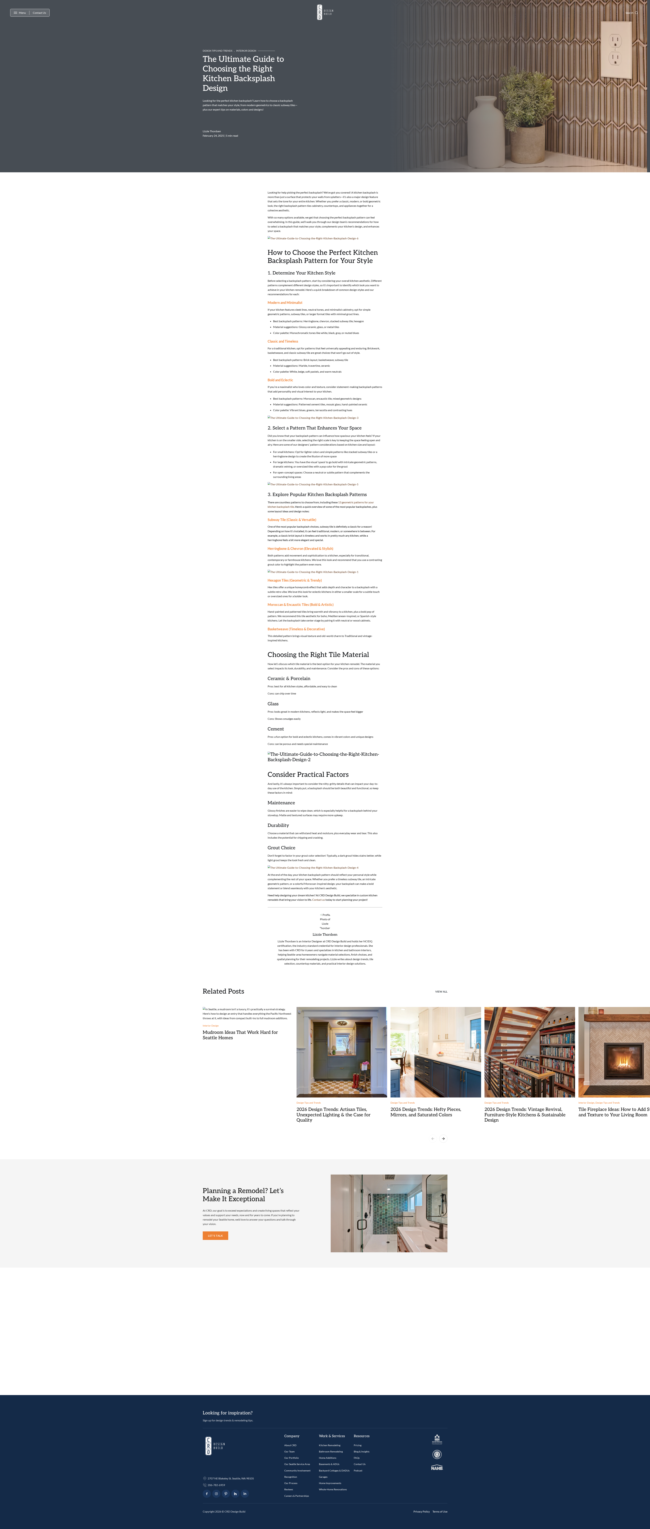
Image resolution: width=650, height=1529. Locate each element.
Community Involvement (297, 1470)
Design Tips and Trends (217, 50)
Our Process (290, 1483)
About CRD (290, 1445)
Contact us (318, 899)
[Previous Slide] (433, 1139)
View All (441, 991)
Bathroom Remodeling (331, 1451)
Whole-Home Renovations (333, 1489)
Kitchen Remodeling (329, 1445)
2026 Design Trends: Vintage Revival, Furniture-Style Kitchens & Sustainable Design (525, 1115)
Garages (323, 1476)
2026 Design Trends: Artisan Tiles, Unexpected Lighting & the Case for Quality (333, 1115)
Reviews (288, 1489)
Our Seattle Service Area (297, 1464)
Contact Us (39, 12)
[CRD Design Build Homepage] (325, 12)
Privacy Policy (421, 1511)
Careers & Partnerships (296, 1495)
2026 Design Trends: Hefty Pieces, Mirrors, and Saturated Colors (426, 1112)
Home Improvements (330, 1483)
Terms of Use (439, 1511)
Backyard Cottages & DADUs (334, 1470)
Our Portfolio (291, 1457)
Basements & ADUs (329, 1464)
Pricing (357, 1445)
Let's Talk (215, 1235)
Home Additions (327, 1457)
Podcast (358, 1470)
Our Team (289, 1451)
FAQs (357, 1457)
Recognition (290, 1476)
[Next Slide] (443, 1139)
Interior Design (246, 50)
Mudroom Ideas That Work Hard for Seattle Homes (240, 1035)
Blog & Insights (361, 1451)
